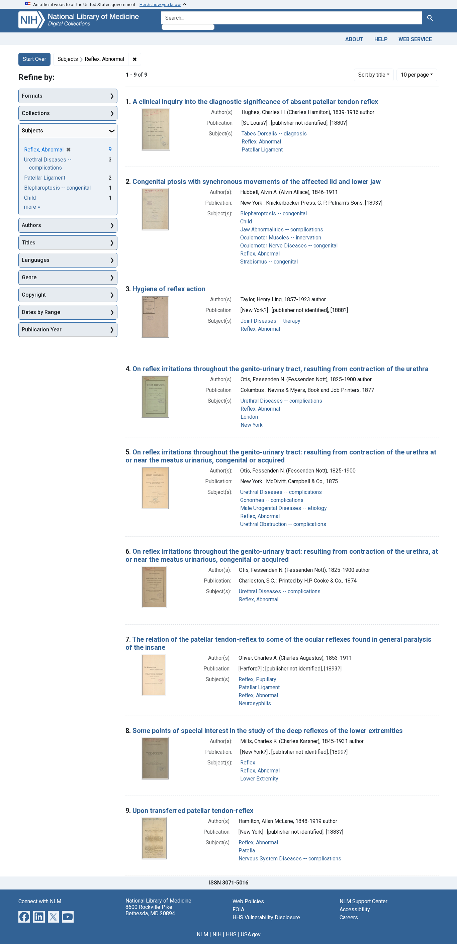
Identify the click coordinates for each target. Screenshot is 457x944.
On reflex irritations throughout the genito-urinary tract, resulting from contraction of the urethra (280, 369)
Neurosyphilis (255, 703)
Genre (29, 277)
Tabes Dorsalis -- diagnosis (274, 133)
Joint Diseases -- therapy (270, 321)
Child (246, 221)
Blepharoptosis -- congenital (273, 213)
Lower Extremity (259, 778)
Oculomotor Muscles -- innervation (280, 237)
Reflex (247, 762)
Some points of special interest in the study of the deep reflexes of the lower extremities (267, 731)
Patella (247, 850)
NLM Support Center (363, 901)
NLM (202, 934)
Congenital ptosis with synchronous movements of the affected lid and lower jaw (256, 182)
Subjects (32, 130)
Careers (349, 917)
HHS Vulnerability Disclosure (266, 917)
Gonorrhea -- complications (271, 500)
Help (381, 39)
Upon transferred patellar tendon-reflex (192, 811)
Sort (371, 75)
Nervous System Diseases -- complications (290, 858)
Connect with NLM (39, 901)
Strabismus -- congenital (269, 261)
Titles (28, 242)
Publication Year (42, 329)
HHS (231, 934)
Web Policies (248, 901)
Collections (36, 113)
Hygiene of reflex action (168, 289)
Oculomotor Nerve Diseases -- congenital (289, 245)
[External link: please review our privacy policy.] (24, 916)
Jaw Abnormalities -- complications (281, 229)
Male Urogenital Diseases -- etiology (283, 508)
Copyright (34, 295)
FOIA (238, 909)
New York (252, 425)
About (354, 39)
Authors (31, 225)
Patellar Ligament (262, 149)
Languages (36, 260)
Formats (32, 96)
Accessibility (355, 909)
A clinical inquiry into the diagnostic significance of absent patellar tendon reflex (255, 102)
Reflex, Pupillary (257, 679)
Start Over (34, 59)
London (249, 417)
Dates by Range (41, 312)
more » (32, 207)
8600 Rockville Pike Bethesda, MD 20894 (150, 910)
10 (415, 74)
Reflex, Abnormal (261, 141)
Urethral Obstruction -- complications (283, 524)
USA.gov (251, 934)
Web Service (415, 39)
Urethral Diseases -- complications (281, 401)
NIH (216, 934)
